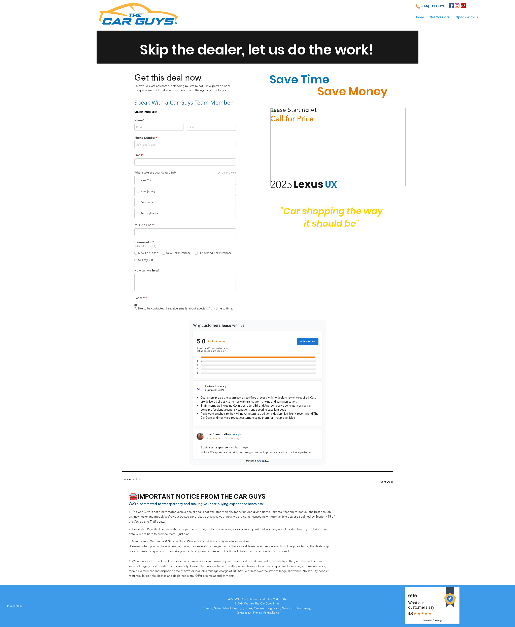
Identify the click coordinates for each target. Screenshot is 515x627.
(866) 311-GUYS (433, 6)
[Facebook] (451, 5)
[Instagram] (457, 5)
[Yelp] (463, 5)
